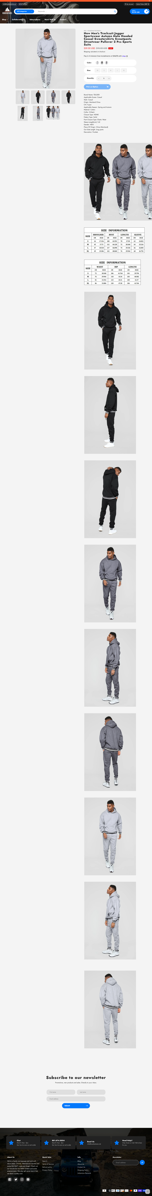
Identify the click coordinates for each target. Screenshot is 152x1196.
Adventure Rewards (84, 1173)
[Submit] (142, 1162)
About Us (81, 1164)
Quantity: (90, 78)
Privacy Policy (47, 1170)
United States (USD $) (142, 4)
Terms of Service (48, 1164)
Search (44, 1161)
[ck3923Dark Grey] (106, 62)
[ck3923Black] (102, 62)
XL (124, 70)
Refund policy (47, 1167)
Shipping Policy (83, 1170)
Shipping (87, 51)
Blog (79, 1161)
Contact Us (81, 1167)
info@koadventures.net (9, 4)
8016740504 (23, 4)
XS (97, 70)
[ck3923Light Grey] (97, 62)
